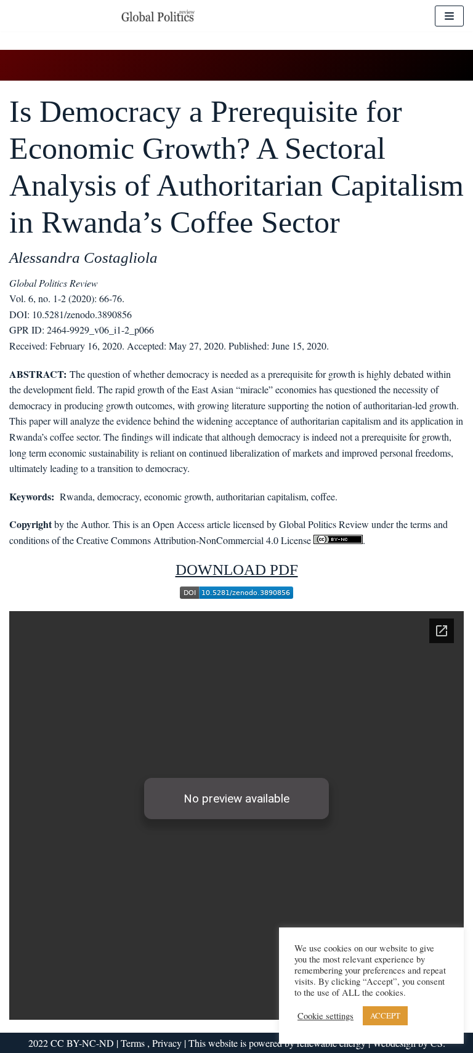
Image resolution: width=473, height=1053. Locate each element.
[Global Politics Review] (158, 16)
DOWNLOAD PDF (237, 569)
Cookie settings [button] (325, 1016)
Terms (134, 1042)
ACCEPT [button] (385, 1015)
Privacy (167, 1042)
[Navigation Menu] (449, 16)
